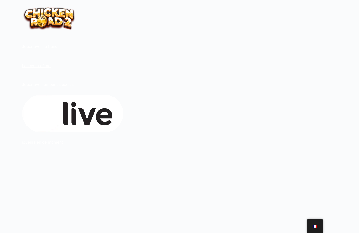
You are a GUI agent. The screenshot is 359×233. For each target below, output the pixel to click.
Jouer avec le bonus (40, 46)
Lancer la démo (36, 65)
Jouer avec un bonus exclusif (49, 84)
